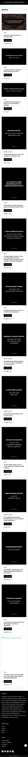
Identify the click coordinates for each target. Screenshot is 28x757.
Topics (5, 32)
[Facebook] (5, 751)
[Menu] (25, 2)
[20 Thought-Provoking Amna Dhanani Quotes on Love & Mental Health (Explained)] (14, 496)
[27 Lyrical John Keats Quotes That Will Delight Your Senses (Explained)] (14, 600)
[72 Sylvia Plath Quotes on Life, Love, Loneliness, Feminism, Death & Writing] (14, 443)
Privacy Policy (5, 740)
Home (3, 726)
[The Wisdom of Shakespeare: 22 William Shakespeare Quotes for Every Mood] (14, 548)
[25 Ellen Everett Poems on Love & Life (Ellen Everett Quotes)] (14, 289)
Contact (4, 746)
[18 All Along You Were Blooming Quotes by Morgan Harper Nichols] (14, 184)
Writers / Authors (8, 151)
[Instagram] (2, 751)
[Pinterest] (10, 751)
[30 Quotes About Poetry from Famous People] (14, 22)
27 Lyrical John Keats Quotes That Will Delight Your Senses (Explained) (14, 624)
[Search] (2, 2)
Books (5, 202)
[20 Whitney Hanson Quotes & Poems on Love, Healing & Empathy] (14, 90)
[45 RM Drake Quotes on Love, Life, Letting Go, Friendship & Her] (14, 133)
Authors (4, 728)
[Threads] (8, 751)
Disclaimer (4, 744)
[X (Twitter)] (13, 751)
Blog (3, 732)
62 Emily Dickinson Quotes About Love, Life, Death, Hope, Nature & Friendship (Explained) (13, 676)
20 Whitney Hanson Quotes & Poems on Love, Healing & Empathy (12, 103)
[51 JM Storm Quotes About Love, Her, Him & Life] (14, 392)
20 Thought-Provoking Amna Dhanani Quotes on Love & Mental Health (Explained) (14, 519)
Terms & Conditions (7, 742)
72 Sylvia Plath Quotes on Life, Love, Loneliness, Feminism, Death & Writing (14, 466)
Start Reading (8, 41)
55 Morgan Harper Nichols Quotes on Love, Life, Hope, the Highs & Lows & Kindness (13, 363)
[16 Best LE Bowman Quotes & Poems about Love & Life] (14, 56)
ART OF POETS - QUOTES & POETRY (14, 2)
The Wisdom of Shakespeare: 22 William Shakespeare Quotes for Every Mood (13, 571)
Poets (5, 67)
